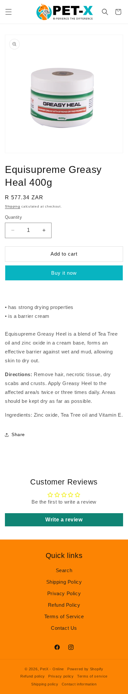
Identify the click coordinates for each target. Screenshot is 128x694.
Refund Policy (64, 605)
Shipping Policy (64, 582)
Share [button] (18, 434)
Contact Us (64, 628)
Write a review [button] (63, 519)
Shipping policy (44, 684)
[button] (8, 11)
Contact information (79, 684)
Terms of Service (64, 616)
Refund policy (32, 676)
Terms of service (92, 676)
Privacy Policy (64, 593)
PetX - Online (52, 669)
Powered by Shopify (85, 669)
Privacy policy (61, 676)
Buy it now (64, 273)
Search (64, 570)
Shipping (12, 206)
